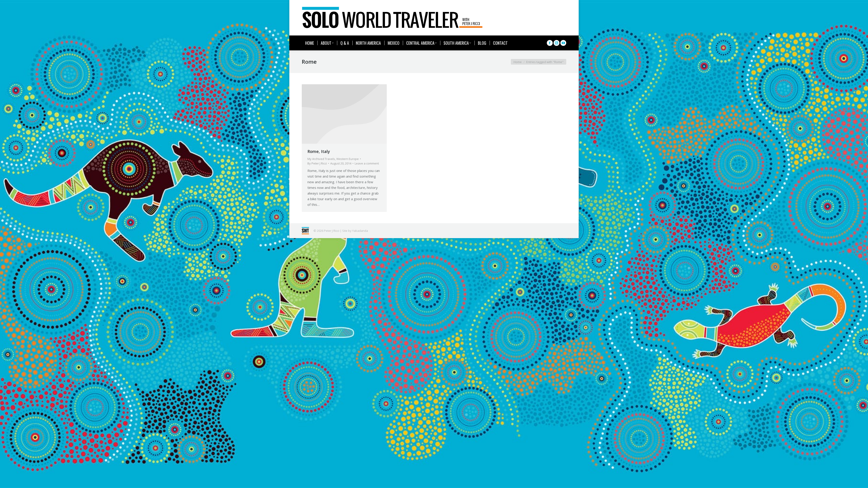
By (317, 163)
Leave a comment (367, 163)
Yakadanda (360, 231)
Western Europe (347, 159)
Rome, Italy (318, 151)
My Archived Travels (321, 159)
